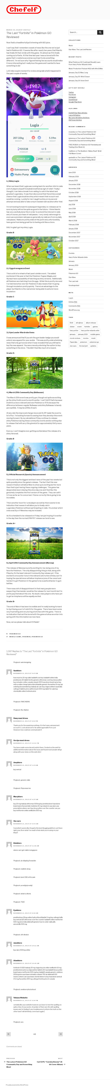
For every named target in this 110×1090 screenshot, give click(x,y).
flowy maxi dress (20, 718)
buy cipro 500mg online (21, 950)
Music (71, 45)
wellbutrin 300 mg (35, 810)
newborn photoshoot (28, 989)
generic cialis (25, 780)
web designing (26, 662)
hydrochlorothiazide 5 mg (41, 917)
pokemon (26, 636)
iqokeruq (72, 138)
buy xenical (17, 769)
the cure (17, 821)
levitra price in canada (47, 979)
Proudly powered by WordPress (17, 1085)
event (79, 327)
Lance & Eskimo (74, 115)
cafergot (36, 979)
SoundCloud (73, 99)
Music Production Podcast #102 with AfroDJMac (86, 68)
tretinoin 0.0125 (19, 968)
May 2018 (72, 212)
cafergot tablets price (21, 689)
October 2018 (74, 192)
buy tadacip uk (33, 687)
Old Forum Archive (75, 120)
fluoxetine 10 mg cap (55, 684)
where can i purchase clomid (29, 977)
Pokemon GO (15, 634)
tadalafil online (49, 920)
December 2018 (74, 184)
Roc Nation (25, 710)
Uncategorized (74, 285)
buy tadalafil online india (49, 678)
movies (86, 338)
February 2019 (74, 176)
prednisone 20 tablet (20, 680)
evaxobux (72, 132)
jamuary (72, 334)
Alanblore (17, 961)
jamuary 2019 (83, 334)
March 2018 (73, 220)
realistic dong (25, 869)
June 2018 (72, 208)
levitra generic (34, 680)
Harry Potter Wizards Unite (78, 257)
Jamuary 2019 (73, 265)
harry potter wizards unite (90, 330)
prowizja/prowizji (26, 885)
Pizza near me (26, 788)
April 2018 (72, 217)
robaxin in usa (47, 806)
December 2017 (74, 233)
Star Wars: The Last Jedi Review (80, 49)
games (95, 327)
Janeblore (17, 943)
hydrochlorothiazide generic (37, 684)
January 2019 (73, 180)
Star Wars (72, 277)
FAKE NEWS (25, 702)
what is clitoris (26, 894)
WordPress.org (74, 310)
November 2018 (74, 188)
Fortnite (71, 253)
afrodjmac (79, 323)
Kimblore (17, 843)
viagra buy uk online (43, 968)
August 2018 (73, 200)
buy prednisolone (46, 804)
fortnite (87, 327)
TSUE (23, 902)
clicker (72, 327)
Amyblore (17, 763)
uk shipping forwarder (28, 861)
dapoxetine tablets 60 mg (38, 970)
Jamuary (71, 261)
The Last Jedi (73, 281)
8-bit (71, 323)
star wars (73, 346)
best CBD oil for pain (28, 877)
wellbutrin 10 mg (55, 968)
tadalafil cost (36, 678)
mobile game (15, 636)
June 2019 (72, 172)
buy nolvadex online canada (23, 682)
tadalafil (51, 970)
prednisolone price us (21, 970)
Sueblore (17, 671)
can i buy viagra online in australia (50, 687)
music (93, 338)
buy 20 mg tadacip (19, 804)
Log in (71, 298)
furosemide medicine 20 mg (32, 806)
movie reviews (75, 338)
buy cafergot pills (57, 917)
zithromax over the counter (34, 920)
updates (93, 346)
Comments (74, 306)
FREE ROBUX (73, 145)
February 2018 (74, 224)
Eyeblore (17, 910)
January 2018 (73, 229)
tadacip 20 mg (30, 968)
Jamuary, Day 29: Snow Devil (79, 80)
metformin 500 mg (29, 972)
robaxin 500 (37, 682)
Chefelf (27, 30)
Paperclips (73, 342)
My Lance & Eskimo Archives (79, 118)
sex (22, 1022)
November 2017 (74, 237)
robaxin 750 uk (42, 974)
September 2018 (75, 196)
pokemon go (37, 636)
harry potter (74, 330)
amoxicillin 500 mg (20, 924)
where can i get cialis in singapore (25, 850)
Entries (73, 302)
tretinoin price (31, 691)
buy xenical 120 (18, 920)
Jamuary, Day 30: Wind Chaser (79, 77)
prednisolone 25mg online (22, 917)
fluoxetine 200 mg (25, 979)
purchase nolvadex (30, 974)
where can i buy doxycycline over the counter (38, 808)
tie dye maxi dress (21, 740)
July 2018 (72, 204)
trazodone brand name (50, 682)
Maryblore (18, 797)
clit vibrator (25, 935)
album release (91, 323)
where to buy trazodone (48, 977)
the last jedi (83, 346)
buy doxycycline (56, 680)
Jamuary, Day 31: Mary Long (78, 72)
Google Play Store (75, 102)
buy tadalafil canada (43, 972)
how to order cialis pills (47, 922)
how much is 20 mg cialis (22, 678)
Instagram (72, 97)
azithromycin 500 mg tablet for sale (42, 689)
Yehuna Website (20, 998)
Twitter (71, 92)
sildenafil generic (33, 922)
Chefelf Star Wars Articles (78, 113)
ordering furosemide (20, 687)
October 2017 (73, 241)
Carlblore (72, 151)
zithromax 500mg (33, 804)
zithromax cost (44, 680)
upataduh (72, 157)
